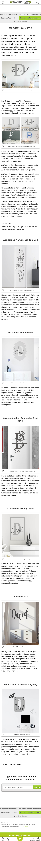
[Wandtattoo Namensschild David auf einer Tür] (20, 266)
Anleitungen (21, 14)
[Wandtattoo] (20, 2)
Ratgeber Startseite (8, 14)
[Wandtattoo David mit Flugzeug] (20, 711)
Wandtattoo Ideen (34, 14)
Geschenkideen (20, 22)
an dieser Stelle (23, 488)
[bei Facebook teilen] (21, 770)
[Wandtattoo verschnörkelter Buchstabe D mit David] (20, 447)
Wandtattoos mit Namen (27, 824)
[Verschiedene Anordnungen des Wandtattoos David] (20, 130)
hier (11, 111)
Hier (36, 397)
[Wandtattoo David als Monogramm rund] (20, 359)
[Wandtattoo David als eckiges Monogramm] (20, 535)
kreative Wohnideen (9, 18)
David (26, 826)
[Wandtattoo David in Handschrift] (20, 623)
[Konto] (3, 839)
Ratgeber (15, 824)
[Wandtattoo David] (20, 74)
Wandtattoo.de (5, 824)
